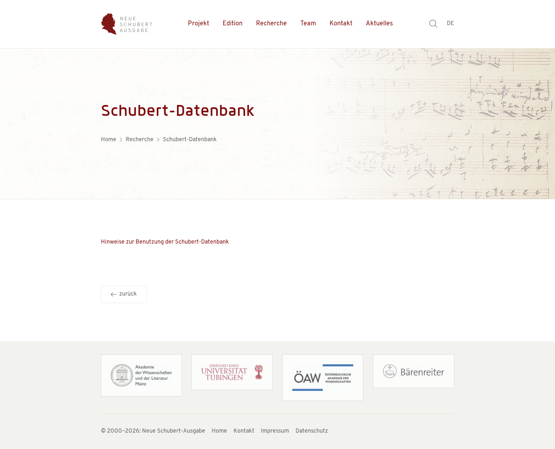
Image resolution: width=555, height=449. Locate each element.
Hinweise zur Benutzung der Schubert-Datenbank (165, 242)
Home (219, 431)
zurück (127, 294)
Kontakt (341, 24)
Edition (232, 24)
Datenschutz (311, 431)
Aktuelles (379, 24)
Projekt (198, 24)
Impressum (275, 431)
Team (308, 24)
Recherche (271, 24)
